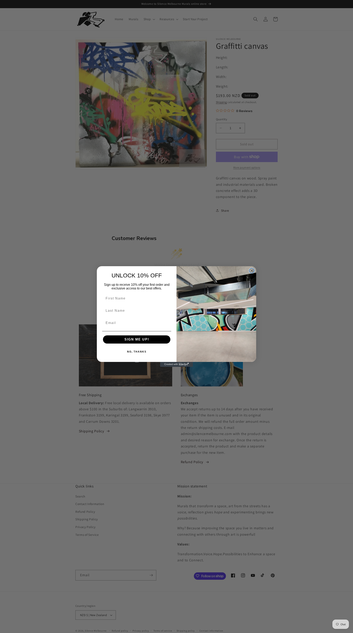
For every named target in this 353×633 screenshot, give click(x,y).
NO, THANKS (136, 351)
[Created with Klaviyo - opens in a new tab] (176, 364)
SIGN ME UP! (136, 339)
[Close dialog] (251, 270)
